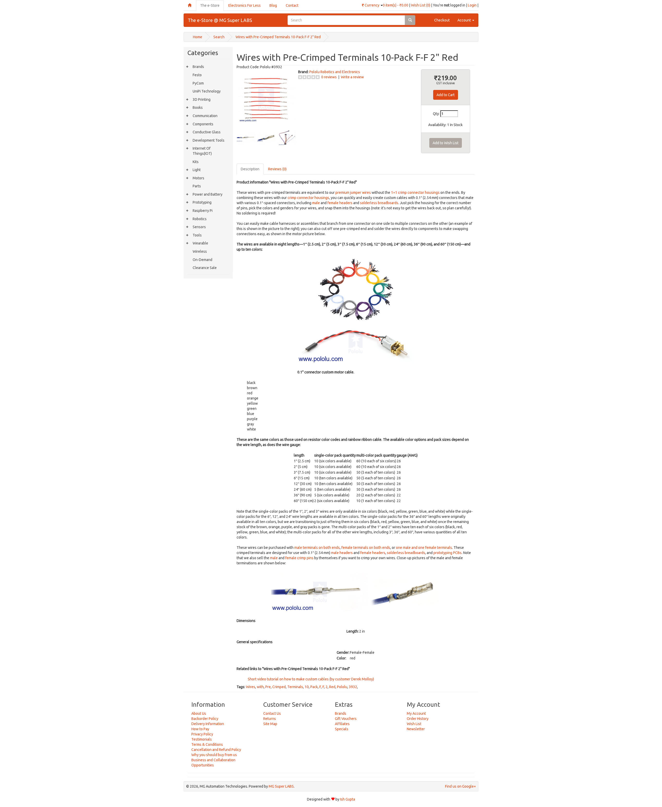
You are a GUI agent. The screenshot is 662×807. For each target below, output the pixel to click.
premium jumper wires (353, 192)
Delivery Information (207, 724)
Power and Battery (207, 194)
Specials (341, 729)
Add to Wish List (445, 143)
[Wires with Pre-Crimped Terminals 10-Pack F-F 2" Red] (266, 98)
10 (307, 687)
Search (218, 37)
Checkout (442, 20)
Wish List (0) (420, 5)
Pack (314, 687)
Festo (197, 75)
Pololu (342, 687)
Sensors (199, 227)
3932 (353, 687)
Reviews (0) (277, 169)
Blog (273, 5)
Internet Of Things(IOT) (202, 151)
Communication (205, 116)
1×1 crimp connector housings (415, 192)
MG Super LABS (281, 786)
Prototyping (202, 202)
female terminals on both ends (365, 547)
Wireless (200, 251)
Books (198, 107)
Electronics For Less (244, 5)
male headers (342, 553)
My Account (416, 713)
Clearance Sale (205, 268)
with (260, 687)
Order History (417, 719)
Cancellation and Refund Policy (216, 750)
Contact (292, 5)
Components (203, 124)
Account (464, 20)
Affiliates (342, 724)
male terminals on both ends (317, 547)
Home (197, 37)
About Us (198, 713)
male (316, 203)
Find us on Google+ (460, 786)
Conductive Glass (207, 132)
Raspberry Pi (203, 211)
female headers (339, 203)
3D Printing (201, 99)
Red (332, 687)
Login (472, 5)
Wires (250, 687)
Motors (198, 178)
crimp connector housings (308, 198)
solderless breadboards (379, 203)
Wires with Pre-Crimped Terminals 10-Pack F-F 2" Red (278, 37)
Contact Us (272, 713)
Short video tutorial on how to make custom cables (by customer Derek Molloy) (310, 679)
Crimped (279, 687)
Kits (196, 162)
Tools (197, 235)
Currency (371, 5)
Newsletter (416, 729)
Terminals (295, 687)
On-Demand (202, 260)
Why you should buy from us (214, 755)
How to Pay (200, 729)
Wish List (414, 724)
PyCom (198, 83)
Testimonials (201, 739)
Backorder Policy (204, 719)
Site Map (270, 724)
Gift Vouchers (346, 719)
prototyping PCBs (447, 553)
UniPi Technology (207, 91)
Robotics (200, 219)
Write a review (352, 77)
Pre (268, 687)
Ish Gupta (347, 799)
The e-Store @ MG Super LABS (220, 20)
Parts (197, 186)
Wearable (200, 243)
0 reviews (329, 77)
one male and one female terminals (424, 547)
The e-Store (210, 5)
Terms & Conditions (207, 744)
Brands (198, 67)
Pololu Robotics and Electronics (334, 72)
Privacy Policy (202, 734)
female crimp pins (299, 558)
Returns (269, 719)
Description (250, 169)
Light (197, 170)
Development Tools (208, 140)
